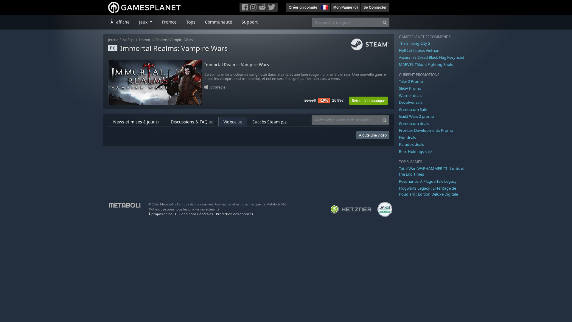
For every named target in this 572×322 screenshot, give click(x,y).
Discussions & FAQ (192, 122)
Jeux (111, 40)
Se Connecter (375, 7)
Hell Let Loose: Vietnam (420, 50)
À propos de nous (162, 214)
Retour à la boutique (368, 100)
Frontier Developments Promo (426, 130)
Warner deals (410, 95)
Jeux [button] (144, 22)
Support (250, 22)
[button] (324, 7)
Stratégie (127, 40)
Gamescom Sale (413, 109)
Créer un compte (303, 7)
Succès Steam (269, 122)
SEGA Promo (410, 88)
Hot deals (407, 137)
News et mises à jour (137, 122)
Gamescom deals (414, 123)
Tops (190, 22)
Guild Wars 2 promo (416, 116)
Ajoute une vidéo (373, 135)
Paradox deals (411, 144)
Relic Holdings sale (415, 151)
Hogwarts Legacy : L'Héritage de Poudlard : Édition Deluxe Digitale (428, 191)
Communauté (218, 22)
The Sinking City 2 (414, 43)
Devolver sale (410, 102)
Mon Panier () (345, 7)
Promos (169, 22)
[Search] (384, 22)
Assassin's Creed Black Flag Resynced (431, 57)
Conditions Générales (196, 214)
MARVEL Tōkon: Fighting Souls (426, 64)
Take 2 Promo (411, 81)
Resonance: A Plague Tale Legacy (428, 181)
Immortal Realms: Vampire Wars (166, 40)
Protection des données (234, 214)
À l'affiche (120, 22)
